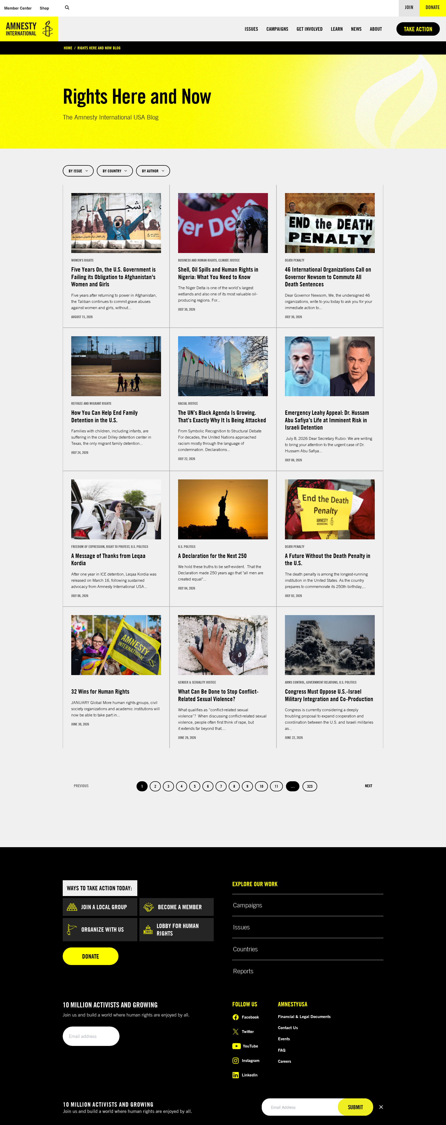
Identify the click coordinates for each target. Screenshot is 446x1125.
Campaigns (277, 29)
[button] (67, 8)
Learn (337, 29)
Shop (46, 8)
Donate (436, 7)
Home (68, 47)
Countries (245, 949)
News (356, 29)
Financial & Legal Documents (304, 1016)
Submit (106, 1036)
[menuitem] (18, 8)
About (376, 29)
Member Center (20, 8)
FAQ (281, 1050)
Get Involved (310, 29)
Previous (81, 785)
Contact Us (288, 1027)
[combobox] (78, 171)
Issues (251, 29)
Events (284, 1038)
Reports (243, 971)
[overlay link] (116, 256)
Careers (284, 1061)
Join (409, 7)
